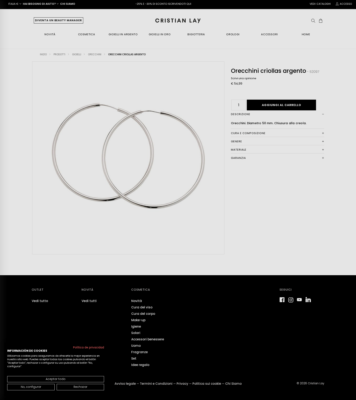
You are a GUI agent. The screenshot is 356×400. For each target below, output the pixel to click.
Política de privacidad (88, 347)
